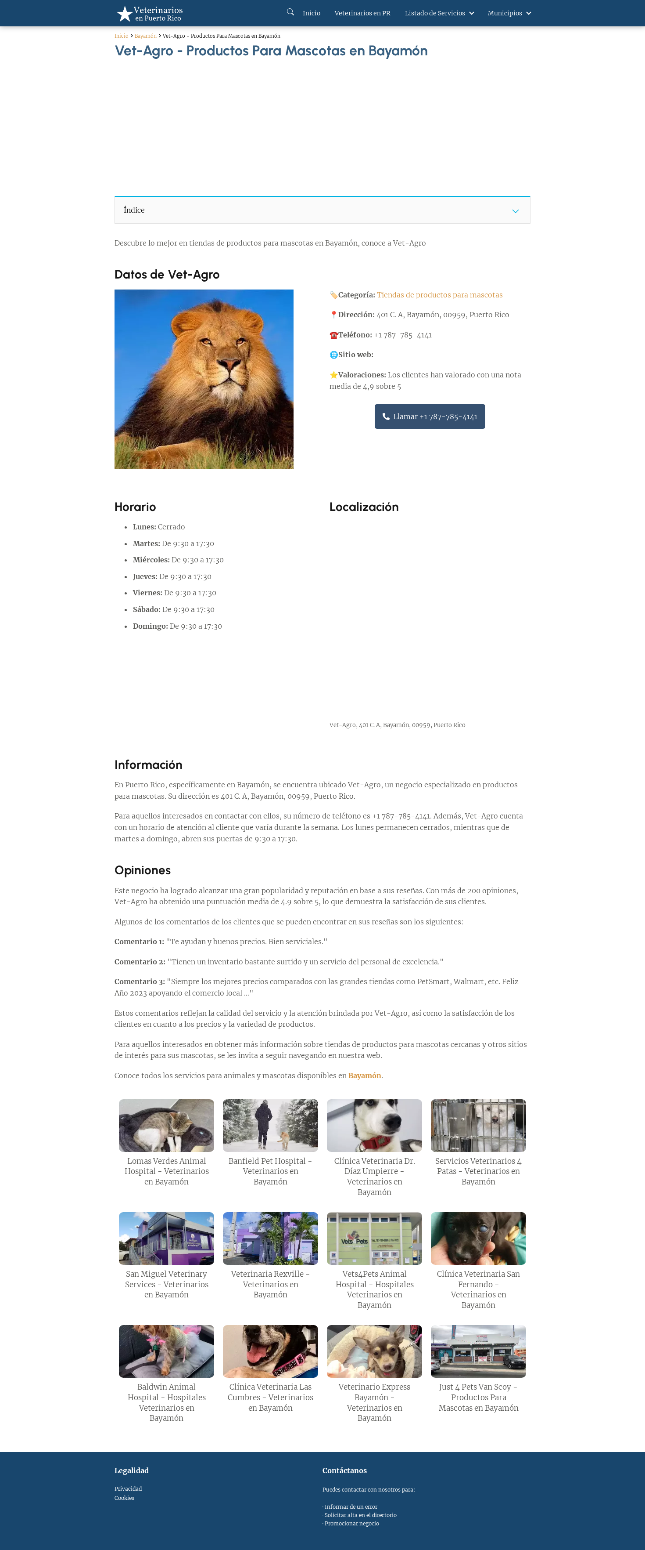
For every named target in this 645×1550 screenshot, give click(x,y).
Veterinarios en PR (363, 13)
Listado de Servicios (435, 13)
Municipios (505, 13)
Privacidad (128, 1488)
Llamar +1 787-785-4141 (435, 416)
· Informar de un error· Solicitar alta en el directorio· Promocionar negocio (359, 1515)
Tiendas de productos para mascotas (440, 294)
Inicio (310, 13)
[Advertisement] (322, 123)
